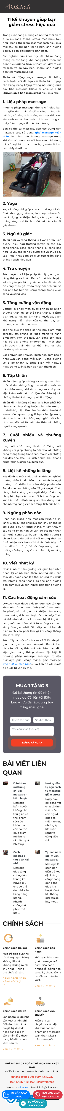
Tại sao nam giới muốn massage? (53, 855)
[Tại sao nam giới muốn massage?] (37, 852)
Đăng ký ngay (32, 742)
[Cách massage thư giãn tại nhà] (5, 852)
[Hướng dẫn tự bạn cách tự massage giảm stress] (37, 783)
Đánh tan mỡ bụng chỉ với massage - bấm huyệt (20, 791)
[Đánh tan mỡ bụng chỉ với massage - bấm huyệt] (5, 783)
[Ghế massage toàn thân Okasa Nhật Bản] (17, 6)
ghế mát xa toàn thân (17, 664)
